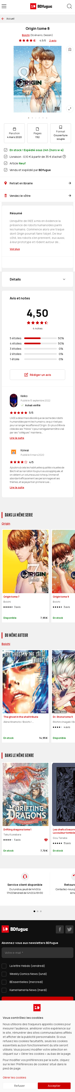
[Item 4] (43, 118)
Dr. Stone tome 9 (63, 717)
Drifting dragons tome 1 (17, 829)
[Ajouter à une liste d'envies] (69, 49)
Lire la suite (17, 438)
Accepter (54, 1086)
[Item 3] (39, 118)
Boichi (26, 35)
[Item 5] (46, 118)
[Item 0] (28, 118)
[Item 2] (35, 118)
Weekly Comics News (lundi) (28, 974)
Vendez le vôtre (20, 196)
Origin (6, 523)
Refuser (19, 1086)
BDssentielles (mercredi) (26, 982)
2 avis (52, 40)
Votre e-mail (13, 953)
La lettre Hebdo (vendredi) (27, 966)
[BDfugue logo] (41, 6)
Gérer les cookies (14, 1077)
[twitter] (69, 929)
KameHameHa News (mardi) (28, 990)
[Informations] (64, 156)
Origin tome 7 (11, 596)
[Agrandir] (69, 108)
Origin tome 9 (61, 596)
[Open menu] (4, 6)
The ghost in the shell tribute (20, 717)
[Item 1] (32, 118)
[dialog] (37, 1046)
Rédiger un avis (40, 375)
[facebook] (60, 929)
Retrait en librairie (21, 183)
